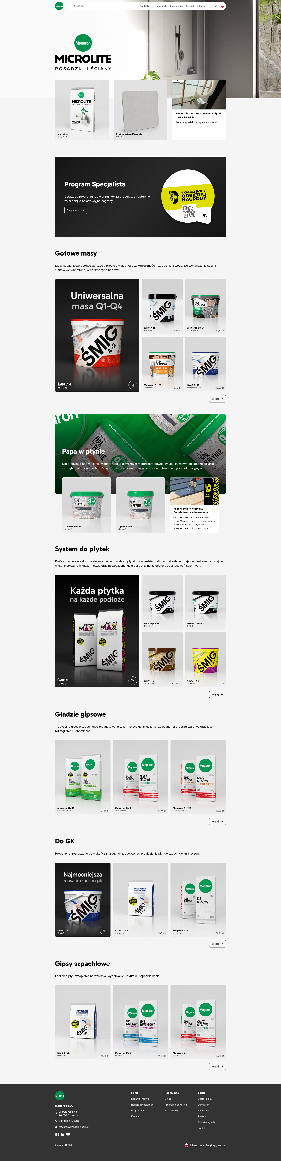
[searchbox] (101, 6)
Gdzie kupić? (205, 1098)
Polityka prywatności (216, 1145)
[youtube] (68, 1134)
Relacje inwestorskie (142, 1104)
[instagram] (63, 1134)
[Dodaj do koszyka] (132, 385)
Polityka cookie (197, 1145)
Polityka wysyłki (206, 1122)
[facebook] (57, 1134)
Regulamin (203, 1110)
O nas (168, 1098)
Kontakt (190, 6)
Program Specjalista (176, 1104)
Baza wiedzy (176, 6)
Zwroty (202, 1116)
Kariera (135, 1116)
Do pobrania (138, 1110)
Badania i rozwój (140, 1098)
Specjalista (161, 6)
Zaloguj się (204, 1104)
